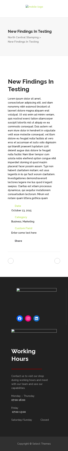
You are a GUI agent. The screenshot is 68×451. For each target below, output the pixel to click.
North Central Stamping (23, 37)
